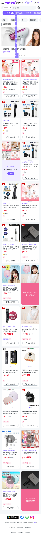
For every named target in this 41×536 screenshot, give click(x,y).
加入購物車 (11, 96)
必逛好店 (16, 39)
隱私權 (21, 533)
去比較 (11, 173)
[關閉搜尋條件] (10, 8)
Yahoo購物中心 (14, 2)
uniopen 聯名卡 (25, 13)
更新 (34, 522)
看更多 (16, 55)
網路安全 (13, 533)
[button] (19, 55)
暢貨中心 (16, 22)
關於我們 (20, 527)
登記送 (16, 17)
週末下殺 (16, 43)
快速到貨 (16, 26)
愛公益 (16, 51)
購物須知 (28, 527)
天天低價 (16, 30)
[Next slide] (18, 68)
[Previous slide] (3, 68)
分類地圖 (27, 533)
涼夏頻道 (16, 34)
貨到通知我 (30, 425)
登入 (28, 3)
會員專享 (16, 47)
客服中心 (12, 527)
